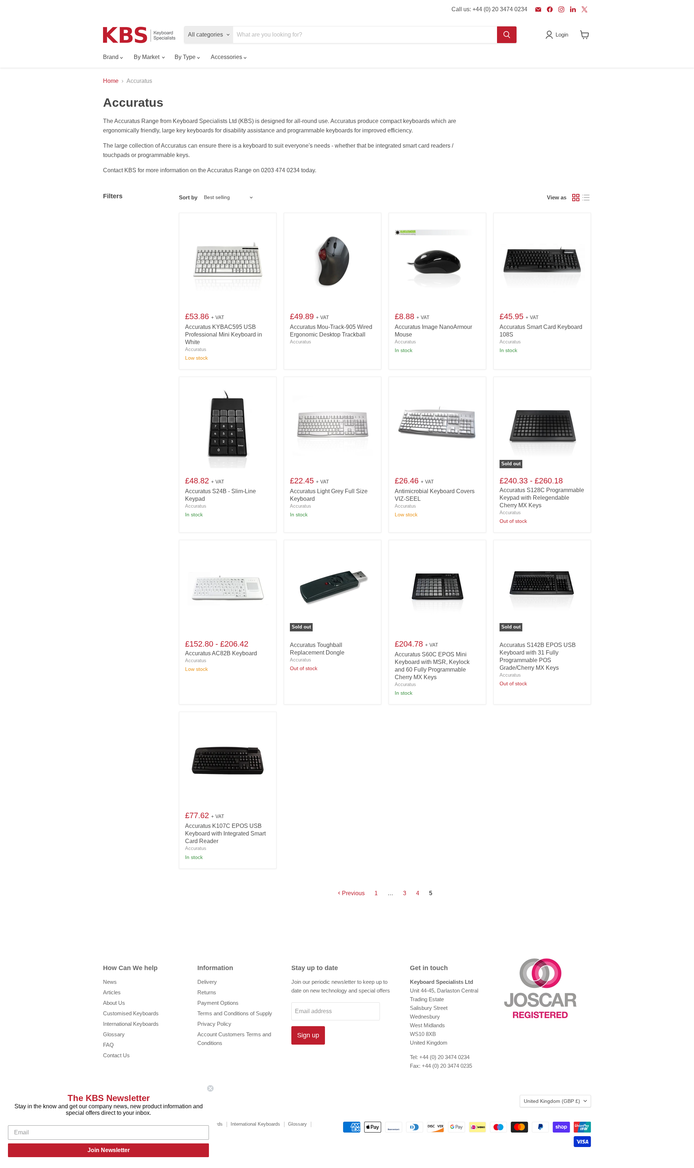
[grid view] (576, 197)
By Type (186, 57)
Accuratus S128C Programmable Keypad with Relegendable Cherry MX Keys (542, 497)
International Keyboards (131, 1024)
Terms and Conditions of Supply (234, 1013)
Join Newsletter (108, 1150)
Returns (206, 992)
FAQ (108, 1045)
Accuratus (195, 349)
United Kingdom (552, 1101)
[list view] (586, 197)
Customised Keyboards (131, 1013)
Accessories (227, 57)
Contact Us (116, 1055)
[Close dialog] (210, 1088)
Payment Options (218, 1003)
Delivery (207, 982)
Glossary (114, 1034)
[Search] (507, 34)
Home (111, 81)
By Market (147, 57)
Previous (352, 893)
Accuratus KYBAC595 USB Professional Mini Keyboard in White (223, 334)
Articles (112, 992)
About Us (114, 1003)
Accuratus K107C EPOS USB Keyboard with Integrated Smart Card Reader (225, 833)
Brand (111, 57)
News (110, 982)
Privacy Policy (214, 1024)
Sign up (308, 1035)
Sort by (188, 197)
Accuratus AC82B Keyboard (221, 653)
